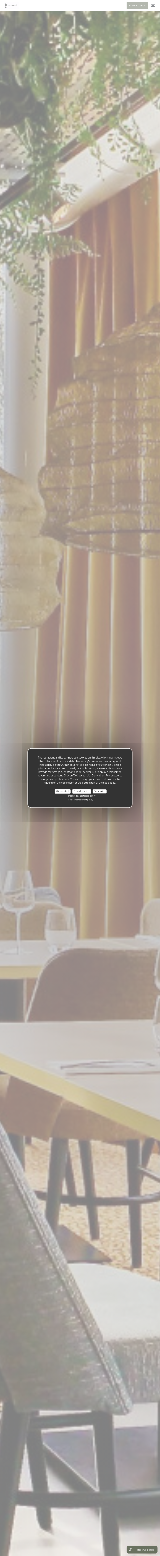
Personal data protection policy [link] (81, 796)
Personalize (99, 791)
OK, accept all (62, 791)
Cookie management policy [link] (80, 799)
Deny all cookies (81, 791)
